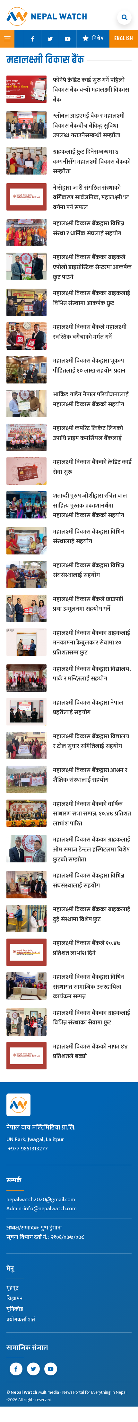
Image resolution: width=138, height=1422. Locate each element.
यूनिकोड (14, 1309)
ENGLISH (123, 39)
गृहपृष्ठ (12, 1287)
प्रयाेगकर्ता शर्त (20, 1319)
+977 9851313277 (28, 1148)
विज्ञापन (14, 1298)
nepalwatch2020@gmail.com (40, 1199)
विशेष (98, 38)
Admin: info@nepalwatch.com (41, 1208)
